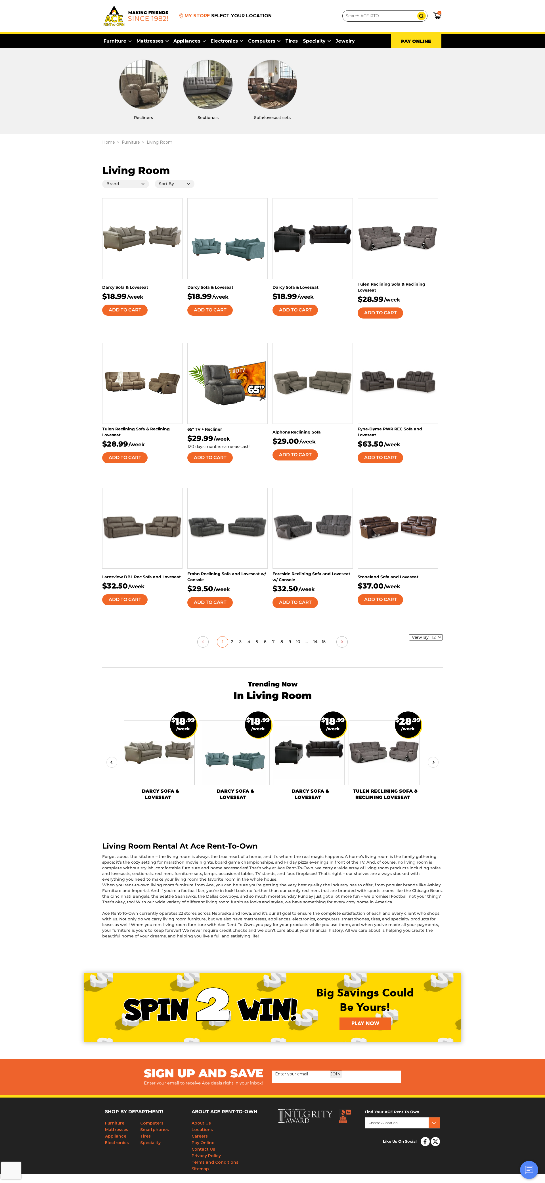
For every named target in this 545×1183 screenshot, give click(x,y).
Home (108, 142)
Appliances (186, 41)
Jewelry (345, 41)
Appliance (115, 1136)
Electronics (224, 41)
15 (324, 642)
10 (298, 642)
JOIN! (335, 1074)
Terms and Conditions (215, 1162)
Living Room (159, 142)
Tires (291, 41)
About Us (201, 1123)
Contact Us (203, 1149)
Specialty (314, 41)
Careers (200, 1136)
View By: (422, 637)
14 (315, 642)
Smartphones (154, 1129)
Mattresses (150, 41)
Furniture (115, 41)
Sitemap (200, 1168)
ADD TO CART (125, 310)
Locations (202, 1129)
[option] (159, 757)
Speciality (150, 1142)
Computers (261, 41)
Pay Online (203, 1142)
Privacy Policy (206, 1155)
